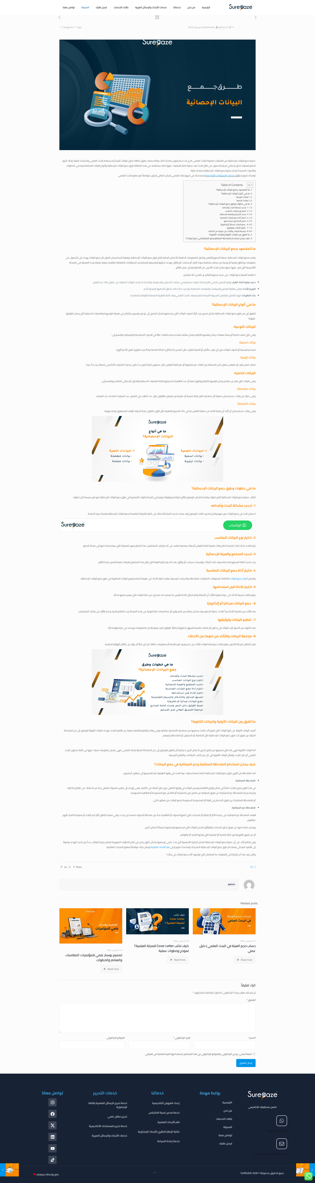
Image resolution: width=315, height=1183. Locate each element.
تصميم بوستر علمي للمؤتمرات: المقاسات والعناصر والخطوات (93, 957)
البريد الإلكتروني (181, 1037)
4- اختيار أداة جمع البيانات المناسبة (234, 217)
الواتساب (235, 525)
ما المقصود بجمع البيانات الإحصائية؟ (233, 190)
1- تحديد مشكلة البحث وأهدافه (235, 207)
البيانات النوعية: (242, 197)
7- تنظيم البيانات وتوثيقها (237, 227)
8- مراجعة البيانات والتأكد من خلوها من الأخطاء (228, 231)
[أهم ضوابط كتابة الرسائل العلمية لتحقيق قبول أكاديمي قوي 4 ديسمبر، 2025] (305, 1169)
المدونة (227, 1127)
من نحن (227, 1110)
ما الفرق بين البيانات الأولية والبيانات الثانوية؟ (229, 235)
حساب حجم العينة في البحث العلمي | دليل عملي (227, 948)
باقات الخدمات (224, 1118)
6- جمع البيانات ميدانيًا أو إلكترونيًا (234, 224)
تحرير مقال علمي (117, 1116)
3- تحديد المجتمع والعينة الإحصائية (234, 214)
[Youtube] (52, 1148)
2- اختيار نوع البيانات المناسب (236, 211)
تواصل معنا (225, 1135)
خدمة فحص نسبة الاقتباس (164, 1112)
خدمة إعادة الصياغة (168, 1141)
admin (222, 27)
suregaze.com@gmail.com (270, 1154)
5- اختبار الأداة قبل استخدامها (236, 221)
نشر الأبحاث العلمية (160, 847)
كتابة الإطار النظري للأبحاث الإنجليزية (159, 1131)
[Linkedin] (52, 1137)
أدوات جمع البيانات (239, 578)
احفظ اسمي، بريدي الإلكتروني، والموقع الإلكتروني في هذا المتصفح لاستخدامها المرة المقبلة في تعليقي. (198, 1054)
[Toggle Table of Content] (248, 185)
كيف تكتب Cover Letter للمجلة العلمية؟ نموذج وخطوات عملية (161, 948)
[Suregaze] (240, 7)
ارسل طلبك (225, 1143)
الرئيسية (227, 1102)
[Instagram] (52, 1102)
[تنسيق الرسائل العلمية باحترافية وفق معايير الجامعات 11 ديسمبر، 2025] (9, 1169)
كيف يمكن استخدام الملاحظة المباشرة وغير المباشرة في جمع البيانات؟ (217, 238)
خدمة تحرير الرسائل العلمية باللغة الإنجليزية (107, 1105)
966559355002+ (276, 1131)
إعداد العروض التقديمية (166, 1103)
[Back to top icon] (154, 1173)
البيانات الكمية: (242, 200)
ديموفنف (41, 1174)
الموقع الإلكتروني (115, 1037)
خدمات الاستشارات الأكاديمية (219, 175)
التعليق (251, 1000)
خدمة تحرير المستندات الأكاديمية (107, 1126)
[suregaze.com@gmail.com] (281, 1143)
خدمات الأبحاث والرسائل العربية (109, 1135)
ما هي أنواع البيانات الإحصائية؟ (235, 193)
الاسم (252, 1037)
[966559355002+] (281, 1120)
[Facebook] (52, 1114)
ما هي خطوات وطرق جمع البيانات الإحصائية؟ (229, 204)
